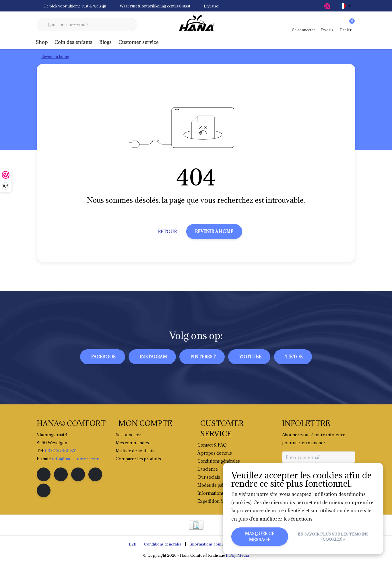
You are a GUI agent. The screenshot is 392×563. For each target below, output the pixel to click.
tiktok (294, 356)
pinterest (203, 356)
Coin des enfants (73, 42)
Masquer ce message (260, 536)
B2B (132, 544)
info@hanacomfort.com (75, 458)
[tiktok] (44, 490)
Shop (42, 42)
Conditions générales (163, 544)
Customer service (139, 42)
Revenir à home (214, 231)
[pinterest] (78, 474)
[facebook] (44, 474)
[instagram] (61, 474)
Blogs (105, 42)
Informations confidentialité (214, 544)
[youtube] (95, 474)
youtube (250, 356)
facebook (103, 356)
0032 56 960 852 (61, 450)
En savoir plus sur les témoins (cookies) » (333, 536)
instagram (153, 356)
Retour (167, 231)
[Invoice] (196, 525)
